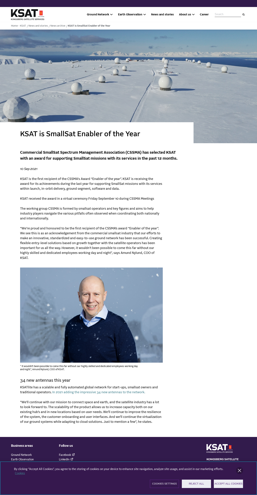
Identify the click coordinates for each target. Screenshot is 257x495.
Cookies (20, 473)
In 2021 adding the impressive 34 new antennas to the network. (100, 392)
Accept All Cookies (228, 483)
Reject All (196, 483)
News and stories (38, 26)
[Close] (239, 470)
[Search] (243, 14)
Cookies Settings (164, 483)
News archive (57, 26)
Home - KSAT (18, 26)
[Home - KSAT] (27, 14)
